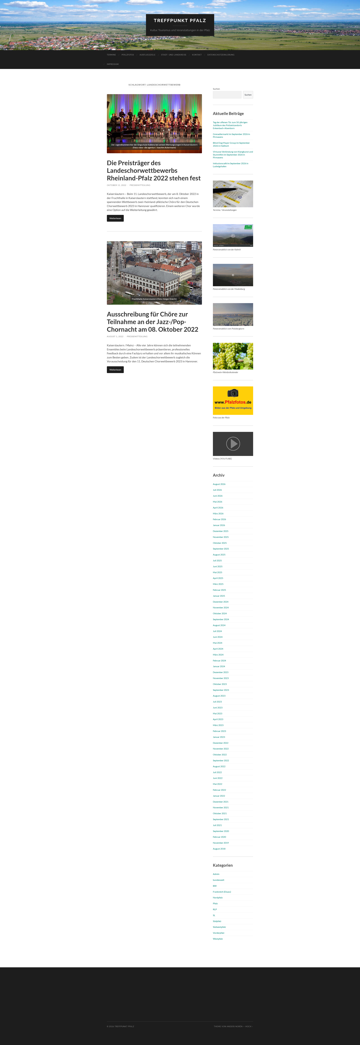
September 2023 (221, 690)
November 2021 (221, 807)
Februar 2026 (219, 519)
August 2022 (219, 766)
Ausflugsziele (148, 55)
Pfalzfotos (128, 55)
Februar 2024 (219, 660)
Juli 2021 (217, 825)
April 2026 (218, 507)
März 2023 (218, 725)
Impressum (113, 64)
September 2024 (221, 619)
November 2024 (221, 607)
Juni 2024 (217, 636)
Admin (216, 874)
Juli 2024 (217, 631)
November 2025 (221, 537)
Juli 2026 (217, 489)
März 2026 (218, 513)
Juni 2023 (217, 707)
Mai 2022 (217, 784)
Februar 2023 (219, 731)
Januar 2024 (219, 666)
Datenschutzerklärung (221, 55)
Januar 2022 (219, 795)
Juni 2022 (217, 778)
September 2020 (221, 831)
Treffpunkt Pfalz (180, 20)
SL (214, 915)
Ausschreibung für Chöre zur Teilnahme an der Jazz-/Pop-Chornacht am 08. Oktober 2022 (152, 321)
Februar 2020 (219, 836)
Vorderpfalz (218, 932)
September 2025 (221, 548)
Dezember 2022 (220, 742)
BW (215, 885)
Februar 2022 (219, 789)
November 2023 (221, 678)
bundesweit (218, 880)
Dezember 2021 (220, 801)
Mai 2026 (217, 501)
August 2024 (219, 625)
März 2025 (218, 584)
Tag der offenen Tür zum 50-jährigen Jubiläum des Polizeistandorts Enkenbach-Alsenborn (230, 125)
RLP (215, 909)
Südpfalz (217, 921)
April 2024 (218, 648)
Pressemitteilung (140, 185)
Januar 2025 (219, 595)
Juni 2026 (217, 495)
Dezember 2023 (220, 672)
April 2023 (218, 719)
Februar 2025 (219, 589)
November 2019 (221, 842)
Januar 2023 (219, 737)
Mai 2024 (217, 642)
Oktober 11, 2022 (116, 185)
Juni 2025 (217, 566)
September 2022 (221, 760)
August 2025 (219, 554)
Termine (111, 55)
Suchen (216, 88)
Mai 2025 (217, 572)
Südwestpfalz (219, 927)
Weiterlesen (115, 218)
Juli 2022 (217, 772)
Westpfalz (218, 938)
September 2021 (221, 819)
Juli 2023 (217, 701)
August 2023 (219, 695)
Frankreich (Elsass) (222, 891)
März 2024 (218, 654)
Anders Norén (235, 1026)
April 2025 (218, 578)
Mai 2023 (217, 713)
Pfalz (215, 903)
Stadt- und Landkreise (173, 55)
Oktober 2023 (220, 684)
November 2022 (221, 748)
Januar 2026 (219, 525)
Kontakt (197, 55)
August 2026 (219, 484)
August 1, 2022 (115, 336)
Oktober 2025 (220, 542)
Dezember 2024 (220, 601)
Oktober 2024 (220, 613)
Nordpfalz (218, 897)
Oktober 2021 (220, 813)
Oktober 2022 (220, 754)
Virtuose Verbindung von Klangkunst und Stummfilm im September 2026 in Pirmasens (233, 154)
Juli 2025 (217, 560)
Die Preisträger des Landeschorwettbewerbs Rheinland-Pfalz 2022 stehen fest (154, 170)
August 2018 (219, 848)
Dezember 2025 (220, 531)
